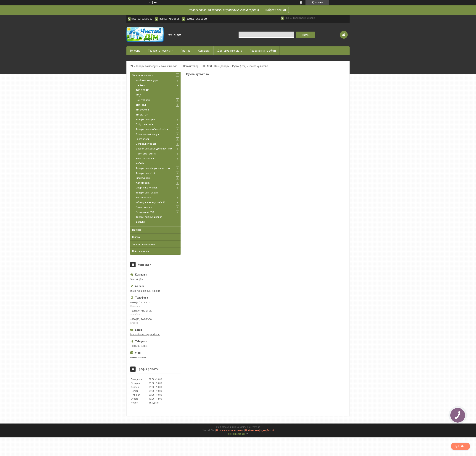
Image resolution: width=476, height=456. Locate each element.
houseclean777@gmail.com (145, 334)
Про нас (185, 50)
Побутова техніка (146, 153)
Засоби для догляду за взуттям (154, 148)
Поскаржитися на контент (230, 430)
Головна (135, 50)
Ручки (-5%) (239, 66)
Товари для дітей (145, 173)
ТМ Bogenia (142, 109)
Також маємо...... (171, 66)
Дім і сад (141, 104)
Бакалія (140, 221)
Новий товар (191, 66)
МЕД (138, 95)
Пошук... (305, 34)
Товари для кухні (145, 119)
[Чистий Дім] (145, 35)
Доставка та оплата (229, 50)
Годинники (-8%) (145, 212)
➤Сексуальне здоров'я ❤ (150, 202)
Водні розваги (144, 207)
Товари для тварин (147, 192)
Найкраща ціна (140, 251)
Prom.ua (256, 427)
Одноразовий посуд (147, 134)
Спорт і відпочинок (146, 187)
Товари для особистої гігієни (152, 129)
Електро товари (145, 158)
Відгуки (136, 237)
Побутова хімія (144, 124)
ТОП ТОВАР (142, 90)
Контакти (204, 50)
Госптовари (142, 139)
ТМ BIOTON (142, 114)
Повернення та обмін (263, 50)
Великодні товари (146, 143)
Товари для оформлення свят (153, 168)
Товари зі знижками (143, 244)
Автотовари (143, 182)
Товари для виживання (149, 217)
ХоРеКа (140, 163)
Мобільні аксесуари (147, 80)
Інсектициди (143, 178)
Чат (463, 446)
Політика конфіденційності (259, 430)
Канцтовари (221, 66)
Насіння (140, 85)
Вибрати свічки (275, 10)
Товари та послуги (159, 50)
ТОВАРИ (206, 66)
